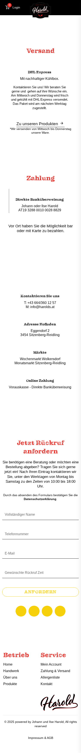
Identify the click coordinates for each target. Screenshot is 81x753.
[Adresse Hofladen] (40, 318)
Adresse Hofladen (40, 324)
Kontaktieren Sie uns (40, 296)
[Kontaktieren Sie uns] (40, 290)
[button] (70, 7)
